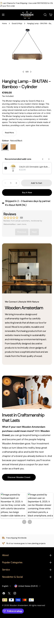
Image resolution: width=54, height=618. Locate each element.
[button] (13, 505)
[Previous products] (43, 159)
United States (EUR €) (28, 586)
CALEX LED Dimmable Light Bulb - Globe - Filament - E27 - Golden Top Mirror (34, 166)
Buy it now (27, 192)
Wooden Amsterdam (19, 605)
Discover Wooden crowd (19, 477)
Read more (9, 133)
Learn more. (22, 224)
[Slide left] (23, 72)
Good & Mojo (17, 23)
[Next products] (49, 159)
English (5, 586)
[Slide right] (31, 72)
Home (4, 23)
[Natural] (13, 147)
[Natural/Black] (5, 147)
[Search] (45, 15)
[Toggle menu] (3, 15)
